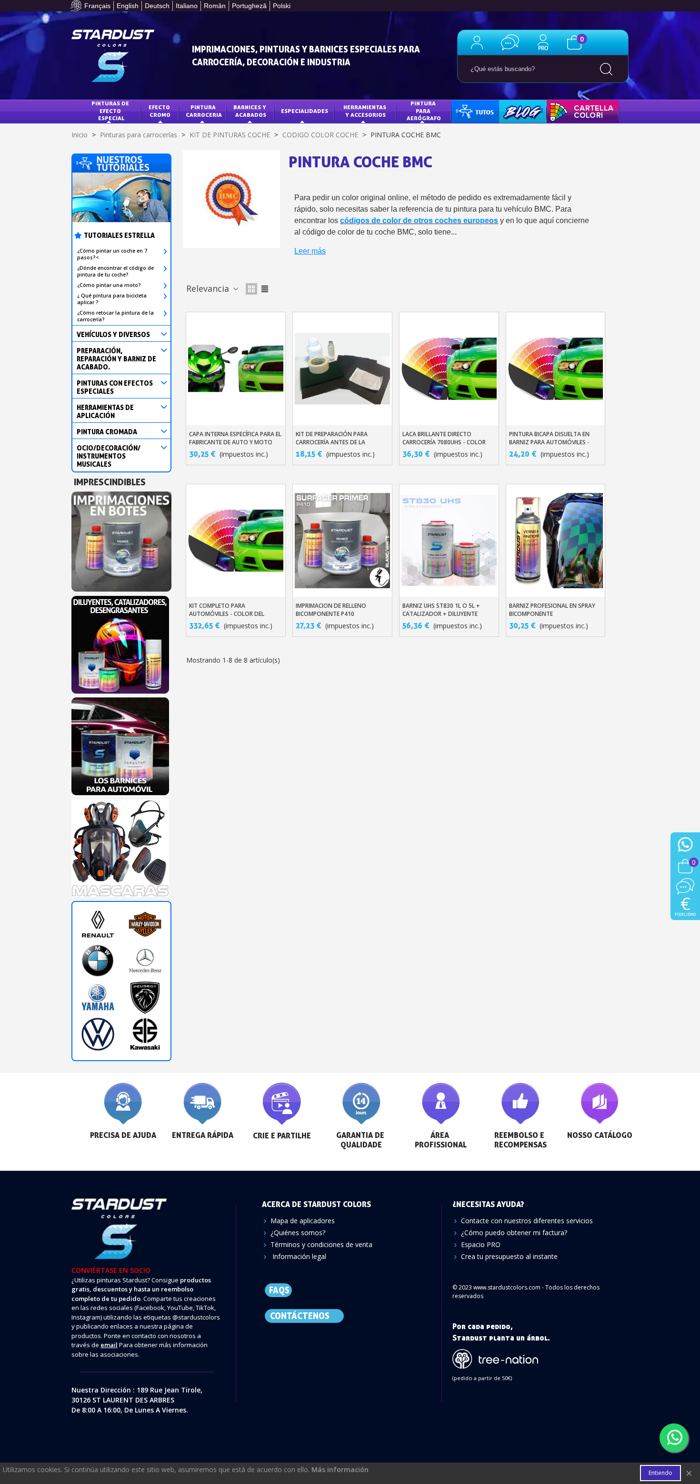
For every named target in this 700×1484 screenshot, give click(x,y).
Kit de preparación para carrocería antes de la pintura (332, 442)
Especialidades (304, 110)
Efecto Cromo (160, 110)
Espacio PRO (480, 1244)
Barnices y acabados (250, 110)
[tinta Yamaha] (97, 997)
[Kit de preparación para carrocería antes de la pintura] (342, 368)
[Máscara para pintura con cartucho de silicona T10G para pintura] (120, 845)
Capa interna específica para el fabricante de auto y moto (235, 438)
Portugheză (249, 6)
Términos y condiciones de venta (321, 1244)
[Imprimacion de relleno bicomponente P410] (342, 540)
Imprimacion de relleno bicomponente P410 (331, 610)
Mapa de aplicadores (302, 1220)
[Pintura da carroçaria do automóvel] (120, 641)
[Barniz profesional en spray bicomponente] (555, 540)
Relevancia (208, 288)
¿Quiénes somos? (297, 1232)
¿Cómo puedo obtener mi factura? (514, 1232)
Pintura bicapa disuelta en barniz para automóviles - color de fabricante (549, 442)
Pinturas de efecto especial (110, 111)
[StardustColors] (112, 56)
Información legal (298, 1256)
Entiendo (660, 1473)
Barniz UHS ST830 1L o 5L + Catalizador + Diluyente (441, 610)
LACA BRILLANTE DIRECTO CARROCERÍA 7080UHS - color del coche (444, 442)
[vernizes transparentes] (120, 743)
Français (97, 6)
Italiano (187, 6)
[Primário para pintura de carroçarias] (121, 538)
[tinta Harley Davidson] (145, 924)
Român (215, 6)
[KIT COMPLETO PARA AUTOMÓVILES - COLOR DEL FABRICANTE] (235, 540)
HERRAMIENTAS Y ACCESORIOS (365, 110)
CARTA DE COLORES (580, 110)
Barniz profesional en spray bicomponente (552, 610)
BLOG (513, 110)
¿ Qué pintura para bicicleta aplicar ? (112, 299)
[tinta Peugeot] (145, 997)
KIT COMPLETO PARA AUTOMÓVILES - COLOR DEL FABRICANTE (226, 614)
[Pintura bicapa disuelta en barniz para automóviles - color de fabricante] (555, 368)
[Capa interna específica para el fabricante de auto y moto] (235, 368)
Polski (281, 6)
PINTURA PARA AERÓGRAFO (424, 111)
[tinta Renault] (97, 924)
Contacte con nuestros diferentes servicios (527, 1220)
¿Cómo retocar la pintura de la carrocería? (115, 316)
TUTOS (468, 110)
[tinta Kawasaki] (145, 1034)
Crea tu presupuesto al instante (509, 1256)
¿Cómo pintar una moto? (109, 285)
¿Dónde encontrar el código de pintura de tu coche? (115, 271)
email (109, 1345)
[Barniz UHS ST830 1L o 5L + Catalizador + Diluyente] (449, 540)
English (128, 6)
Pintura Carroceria (204, 110)
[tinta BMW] (97, 960)
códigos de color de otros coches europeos (419, 220)
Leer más (310, 251)
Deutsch (157, 6)
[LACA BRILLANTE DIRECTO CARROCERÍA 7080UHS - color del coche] (449, 368)
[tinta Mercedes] (145, 960)
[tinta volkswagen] (97, 1034)
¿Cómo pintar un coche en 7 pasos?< (112, 254)
